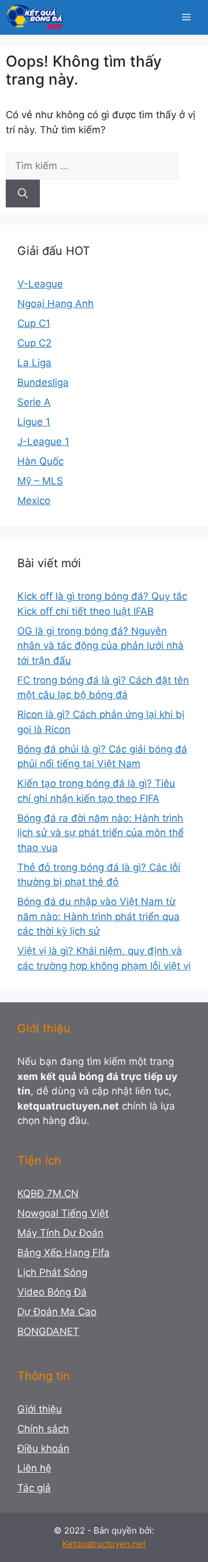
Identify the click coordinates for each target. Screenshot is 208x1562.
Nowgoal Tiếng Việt (63, 1213)
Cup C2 (34, 343)
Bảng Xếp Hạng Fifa (63, 1252)
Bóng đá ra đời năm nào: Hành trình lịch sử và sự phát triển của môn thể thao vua (100, 832)
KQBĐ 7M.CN (48, 1193)
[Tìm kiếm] (23, 193)
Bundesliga (43, 382)
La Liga (34, 362)
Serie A (34, 402)
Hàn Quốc (40, 461)
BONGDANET (48, 1331)
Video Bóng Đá (52, 1292)
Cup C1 (33, 323)
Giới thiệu (39, 1409)
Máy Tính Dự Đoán (60, 1233)
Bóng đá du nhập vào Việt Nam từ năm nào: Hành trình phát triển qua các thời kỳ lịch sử (98, 916)
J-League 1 (43, 441)
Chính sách (43, 1429)
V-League (40, 284)
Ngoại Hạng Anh (55, 303)
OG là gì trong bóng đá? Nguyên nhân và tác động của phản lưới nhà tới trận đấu (100, 645)
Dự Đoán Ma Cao (56, 1312)
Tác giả (34, 1488)
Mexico (33, 500)
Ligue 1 (33, 422)
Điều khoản (43, 1448)
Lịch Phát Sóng (52, 1272)
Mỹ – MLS (40, 481)
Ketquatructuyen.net (104, 1543)
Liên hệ (34, 1468)
